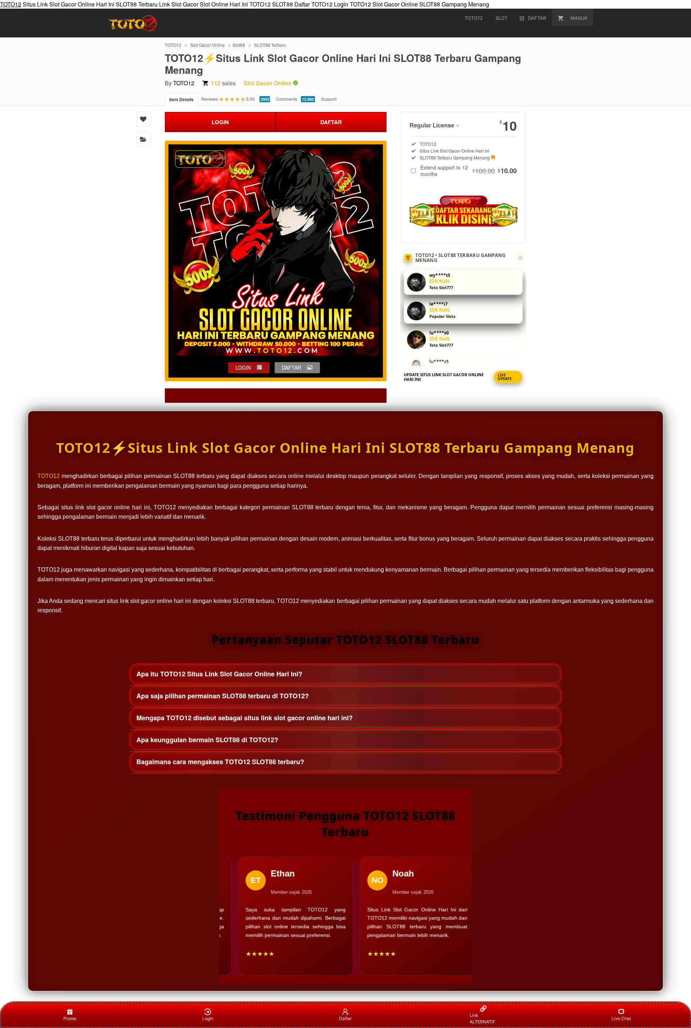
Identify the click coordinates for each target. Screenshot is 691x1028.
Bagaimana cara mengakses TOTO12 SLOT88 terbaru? (220, 761)
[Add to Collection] (143, 139)
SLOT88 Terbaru (137, 4)
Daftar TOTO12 (313, 4)
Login (207, 1018)
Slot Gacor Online (395, 4)
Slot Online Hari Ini (224, 4)
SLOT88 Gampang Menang (454, 4)
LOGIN (220, 122)
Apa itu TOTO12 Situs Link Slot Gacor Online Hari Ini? (219, 673)
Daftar (345, 1018)
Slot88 (238, 45)
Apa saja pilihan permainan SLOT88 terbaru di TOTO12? (222, 695)
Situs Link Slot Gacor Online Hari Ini (68, 4)
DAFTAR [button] (291, 367)
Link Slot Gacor (178, 4)
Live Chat (621, 1018)
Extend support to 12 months (468, 170)
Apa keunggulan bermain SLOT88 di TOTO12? (207, 739)
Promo (69, 1018)
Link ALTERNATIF (482, 1018)
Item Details (181, 99)
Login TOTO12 (352, 4)
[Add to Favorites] (143, 119)
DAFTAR (331, 122)
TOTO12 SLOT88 (271, 4)
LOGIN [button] (243, 367)
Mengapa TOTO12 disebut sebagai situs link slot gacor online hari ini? (244, 717)
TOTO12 (10, 4)
